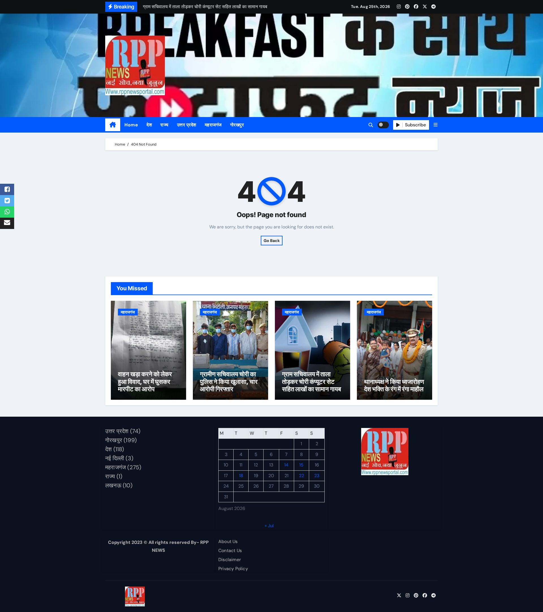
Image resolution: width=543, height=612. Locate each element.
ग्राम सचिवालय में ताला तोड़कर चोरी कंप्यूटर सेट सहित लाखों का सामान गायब (311, 381)
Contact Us (230, 550)
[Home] (112, 124)
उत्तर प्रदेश (186, 125)
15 (301, 465)
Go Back (272, 240)
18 (241, 476)
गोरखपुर (237, 125)
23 (316, 476)
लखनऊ (113, 485)
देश (149, 125)
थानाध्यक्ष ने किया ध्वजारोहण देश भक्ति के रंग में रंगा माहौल (394, 385)
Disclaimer (229, 560)
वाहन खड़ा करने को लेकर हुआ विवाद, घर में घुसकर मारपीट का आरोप (145, 381)
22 (301, 476)
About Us (228, 541)
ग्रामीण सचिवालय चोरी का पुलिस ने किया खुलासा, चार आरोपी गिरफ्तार (229, 381)
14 (286, 465)
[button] (435, 124)
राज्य (164, 125)
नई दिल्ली (114, 458)
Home (131, 125)
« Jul (269, 526)
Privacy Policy (233, 569)
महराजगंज (213, 125)
